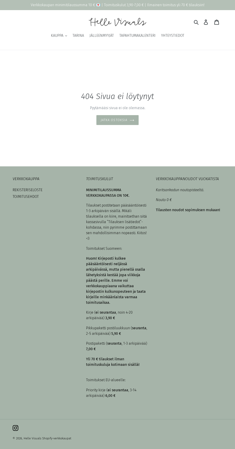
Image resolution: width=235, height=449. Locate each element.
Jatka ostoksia (114, 120)
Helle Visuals (32, 438)
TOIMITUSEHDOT (26, 196)
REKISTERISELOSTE (27, 190)
